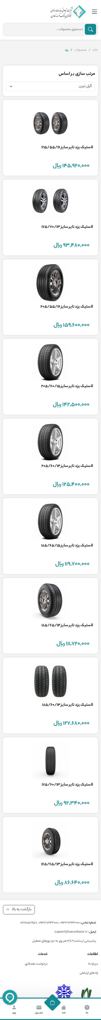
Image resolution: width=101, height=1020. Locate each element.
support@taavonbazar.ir (75, 932)
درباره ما (93, 964)
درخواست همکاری (36, 964)
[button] (52, 1002)
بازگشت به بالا (22, 910)
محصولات (80, 50)
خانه (95, 50)
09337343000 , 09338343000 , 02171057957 (58, 922)
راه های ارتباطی (89, 973)
